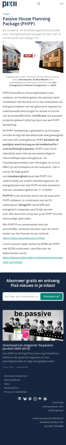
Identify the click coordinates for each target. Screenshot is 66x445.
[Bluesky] (25, 398)
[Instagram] (35, 398)
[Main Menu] (61, 3)
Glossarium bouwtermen (15, 376)
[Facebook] (45, 398)
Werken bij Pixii (11, 387)
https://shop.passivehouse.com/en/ (24, 238)
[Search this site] (38, 3)
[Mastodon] (30, 398)
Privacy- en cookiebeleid (15, 391)
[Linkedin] (20, 398)
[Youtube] (40, 398)
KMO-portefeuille (12, 379)
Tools (6, 14)
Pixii (54, 402)
